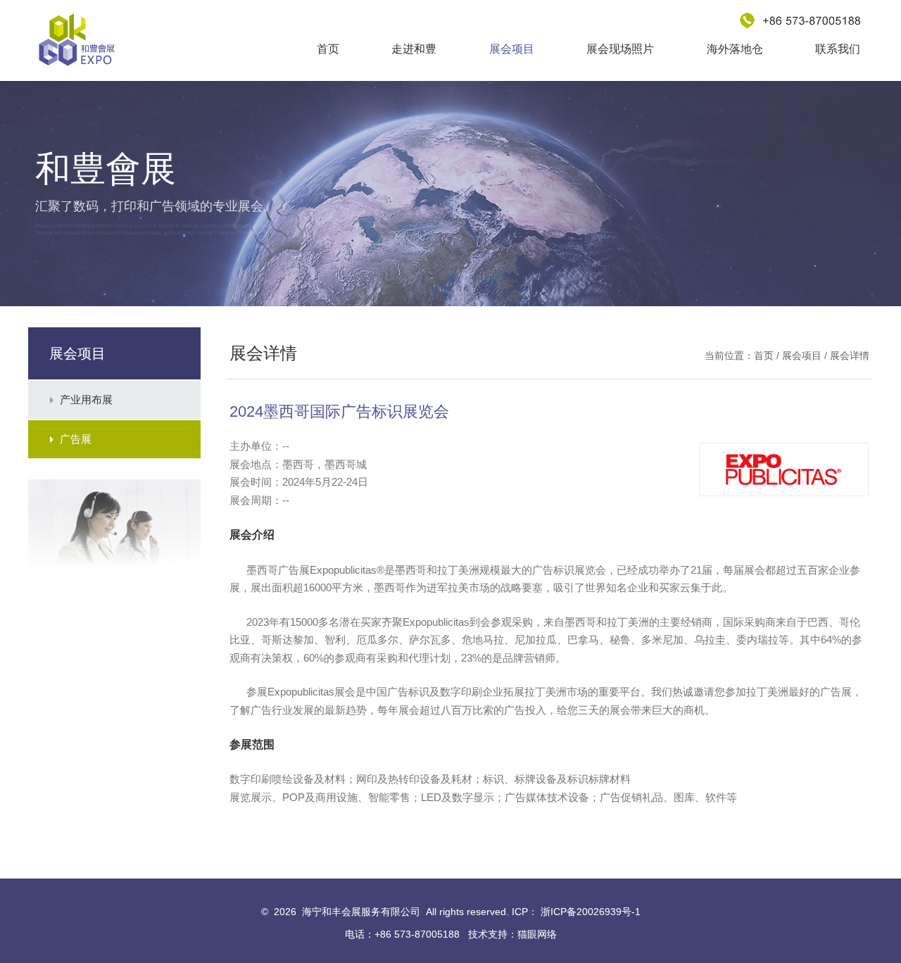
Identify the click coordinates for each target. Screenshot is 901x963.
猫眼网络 (537, 934)
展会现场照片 (620, 49)
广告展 (76, 439)
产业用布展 (86, 399)
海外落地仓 (735, 49)
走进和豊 (413, 49)
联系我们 (837, 49)
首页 (328, 49)
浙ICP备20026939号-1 (591, 911)
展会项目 (511, 49)
